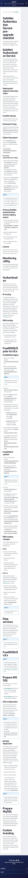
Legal (2, 872)
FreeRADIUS (5, 317)
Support (3, 868)
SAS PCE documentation (8, 12)
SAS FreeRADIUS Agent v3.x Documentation (10, 669)
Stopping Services (7, 583)
